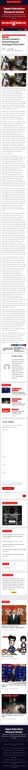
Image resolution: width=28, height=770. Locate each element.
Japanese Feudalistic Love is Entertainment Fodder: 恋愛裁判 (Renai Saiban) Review (13, 627)
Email (4, 465)
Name (4, 457)
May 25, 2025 (15, 414)
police (24, 23)
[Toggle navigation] (19, 30)
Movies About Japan (6, 608)
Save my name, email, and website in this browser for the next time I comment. (12, 484)
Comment (5, 430)
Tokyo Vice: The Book (7, 755)
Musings (18, 35)
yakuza (7, 23)
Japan (3, 23)
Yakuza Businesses (22, 748)
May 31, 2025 (15, 405)
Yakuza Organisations (19, 750)
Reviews (23, 35)
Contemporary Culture (7, 35)
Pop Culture (15, 400)
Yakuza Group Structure (9, 750)
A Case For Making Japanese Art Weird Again (13, 549)
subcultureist (13, 630)
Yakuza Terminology (7, 752)
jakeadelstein (14, 658)
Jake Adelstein (19, 23)
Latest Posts (14, 748)
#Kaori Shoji (19, 50)
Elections (14, 388)
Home (3, 748)
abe (10, 23)
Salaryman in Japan (7, 541)
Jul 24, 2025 (15, 395)
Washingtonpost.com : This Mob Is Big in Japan (14, 759)
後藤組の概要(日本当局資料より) (19, 752)
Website (4, 473)
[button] (22, 29)
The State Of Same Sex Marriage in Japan (13, 554)
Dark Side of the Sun (18, 606)
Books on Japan (6, 606)
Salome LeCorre (22, 395)
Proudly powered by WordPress (10, 744)
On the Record (15, 390)
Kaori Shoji (10, 49)
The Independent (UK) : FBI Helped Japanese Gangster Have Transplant (14, 766)
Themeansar (14, 745)
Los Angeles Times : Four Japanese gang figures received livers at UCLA (14, 763)
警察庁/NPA (14, 757)
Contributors (8, 748)
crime (12, 606)
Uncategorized (5, 37)
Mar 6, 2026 (6, 630)
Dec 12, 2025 (6, 658)
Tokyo (14, 23)
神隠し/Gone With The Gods (19, 755)
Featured (14, 35)
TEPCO (13, 24)
